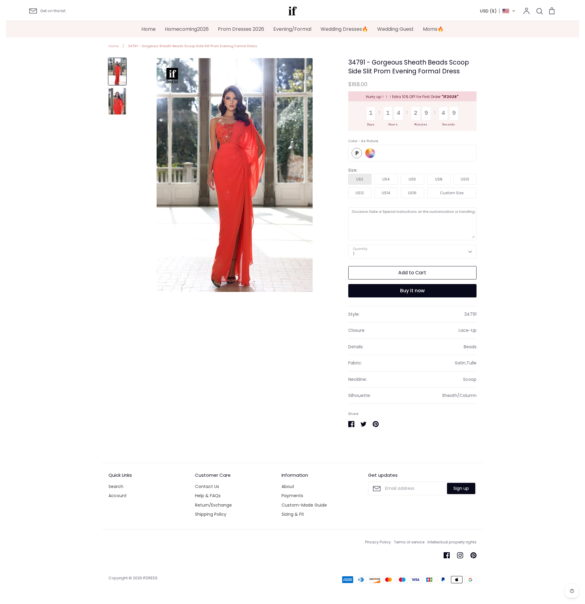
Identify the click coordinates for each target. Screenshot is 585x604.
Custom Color (370, 153)
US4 (386, 179)
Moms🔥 (433, 29)
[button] (497, 11)
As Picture (357, 153)
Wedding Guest (395, 29)
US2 (359, 179)
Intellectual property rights (452, 542)
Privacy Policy (378, 542)
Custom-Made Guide (304, 505)
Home (148, 29)
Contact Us (207, 486)
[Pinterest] (473, 555)
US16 (412, 192)
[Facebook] (446, 555)
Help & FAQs (208, 496)
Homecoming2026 (187, 29)
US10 (465, 179)
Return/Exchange (213, 505)
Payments (292, 496)
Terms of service (409, 542)
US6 (412, 179)
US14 (386, 192)
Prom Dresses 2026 (241, 29)
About (288, 486)
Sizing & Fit (293, 514)
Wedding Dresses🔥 (344, 29)
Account (117, 496)
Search (115, 486)
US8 (438, 179)
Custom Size (451, 192)
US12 (360, 192)
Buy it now (412, 290)
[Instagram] (460, 555)
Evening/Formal (292, 29)
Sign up (461, 488)
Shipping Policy (210, 514)
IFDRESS (150, 578)
